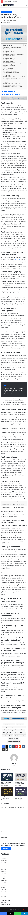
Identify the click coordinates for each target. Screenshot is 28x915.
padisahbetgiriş (14, 738)
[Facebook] (3, 746)
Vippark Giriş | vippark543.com (5, 797)
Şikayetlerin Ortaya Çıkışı (10, 62)
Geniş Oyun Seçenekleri (10, 65)
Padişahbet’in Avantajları (10, 52)
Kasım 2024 (3, 896)
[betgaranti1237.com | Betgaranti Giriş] (7, 777)
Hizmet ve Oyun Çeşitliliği (10, 55)
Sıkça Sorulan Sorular (8, 68)
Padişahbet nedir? (8, 69)
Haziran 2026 (4, 860)
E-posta (3, 831)
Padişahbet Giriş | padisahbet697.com (14, 730)
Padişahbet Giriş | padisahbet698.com (12, 47)
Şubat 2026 (3, 869)
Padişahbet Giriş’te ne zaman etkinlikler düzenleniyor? (13, 87)
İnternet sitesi (4, 837)
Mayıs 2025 (3, 882)
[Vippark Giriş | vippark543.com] (7, 791)
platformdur (17, 259)
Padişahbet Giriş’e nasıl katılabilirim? (12, 71)
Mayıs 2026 (3, 862)
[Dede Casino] (8, 5)
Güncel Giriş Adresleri (11, 9)
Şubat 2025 (3, 889)
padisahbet (20, 724)
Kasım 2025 (3, 876)
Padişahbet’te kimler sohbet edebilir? (13, 83)
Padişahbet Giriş (8, 48)
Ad (2, 826)
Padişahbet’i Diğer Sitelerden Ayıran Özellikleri (14, 64)
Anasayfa (4, 9)
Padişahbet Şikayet (9, 61)
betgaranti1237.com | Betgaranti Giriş (6, 783)
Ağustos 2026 (4, 855)
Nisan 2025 (3, 885)
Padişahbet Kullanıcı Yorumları (11, 59)
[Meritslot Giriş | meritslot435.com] (21, 777)
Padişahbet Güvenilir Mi (10, 58)
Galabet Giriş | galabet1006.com (19, 797)
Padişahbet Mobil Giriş (9, 51)
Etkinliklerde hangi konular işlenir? (12, 72)
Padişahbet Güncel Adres (10, 50)
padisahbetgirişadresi (14, 741)
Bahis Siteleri (3, 902)
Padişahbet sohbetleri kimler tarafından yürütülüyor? (13, 74)
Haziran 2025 (4, 880)
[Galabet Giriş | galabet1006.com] (21, 791)
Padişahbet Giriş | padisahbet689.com (14, 727)
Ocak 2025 (3, 891)
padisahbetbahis (7, 735)
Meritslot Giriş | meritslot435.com (19, 783)
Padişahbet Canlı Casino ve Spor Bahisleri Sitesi (14, 54)
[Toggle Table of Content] (24, 45)
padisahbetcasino (20, 735)
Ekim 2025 (3, 878)
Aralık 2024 (3, 894)
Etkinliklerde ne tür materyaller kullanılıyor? (14, 85)
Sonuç (6, 66)
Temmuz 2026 (4, 858)
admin (4, 20)
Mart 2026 (3, 867)
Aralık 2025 (3, 873)
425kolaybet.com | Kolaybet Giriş (10, 1)
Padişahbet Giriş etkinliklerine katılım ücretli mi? (15, 76)
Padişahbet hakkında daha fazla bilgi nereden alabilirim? (14, 81)
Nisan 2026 (3, 864)
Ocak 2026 (3, 871)
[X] (7, 746)
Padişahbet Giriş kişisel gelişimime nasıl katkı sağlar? (14, 79)
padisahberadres (9, 724)
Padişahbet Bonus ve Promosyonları (12, 57)
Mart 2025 (3, 887)
